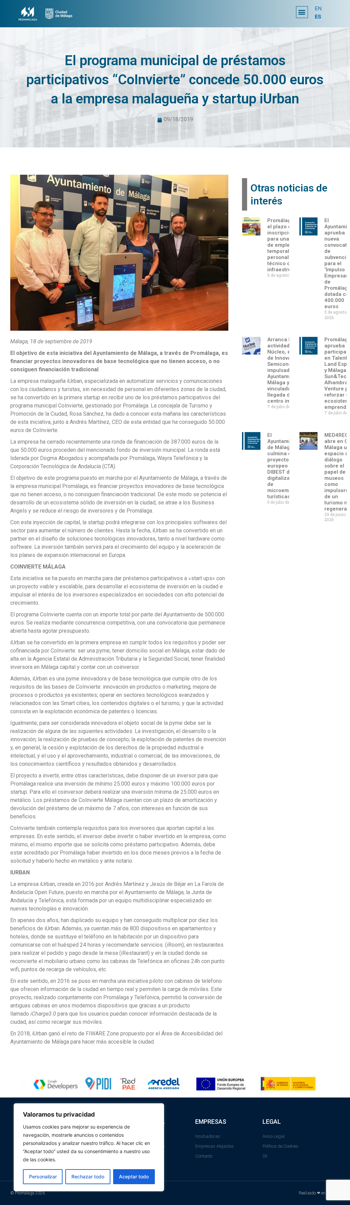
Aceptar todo (134, 1176)
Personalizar (43, 1176)
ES (318, 16)
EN (318, 8)
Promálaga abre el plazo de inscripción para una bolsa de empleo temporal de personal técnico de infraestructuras (287, 245)
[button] (302, 12)
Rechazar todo (87, 1176)
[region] (89, 1147)
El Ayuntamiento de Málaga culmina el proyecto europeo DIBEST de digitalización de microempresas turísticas (286, 466)
